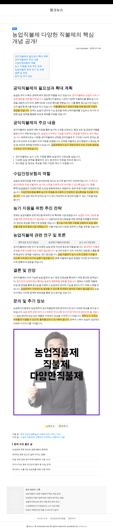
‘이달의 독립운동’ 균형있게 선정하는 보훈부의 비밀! (42, 437)
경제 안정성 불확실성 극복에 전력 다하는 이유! (40, 434)
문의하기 (72, 518)
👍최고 (49, 426)
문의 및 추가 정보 (23, 76)
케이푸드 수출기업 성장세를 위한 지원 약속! (31, 469)
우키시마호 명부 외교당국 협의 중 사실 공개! (31, 464)
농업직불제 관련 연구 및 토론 (29, 69)
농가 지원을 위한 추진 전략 (28, 66)
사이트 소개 (42, 518)
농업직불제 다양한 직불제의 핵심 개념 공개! (43, 493)
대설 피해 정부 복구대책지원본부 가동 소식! (31, 459)
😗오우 (63, 426)
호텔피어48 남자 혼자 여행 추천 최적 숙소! (42, 501)
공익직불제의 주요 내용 (26, 59)
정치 (14, 29)
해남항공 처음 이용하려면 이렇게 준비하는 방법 (45, 497)
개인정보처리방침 (57, 518)
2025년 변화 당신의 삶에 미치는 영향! (28, 454)
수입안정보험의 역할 (25, 62)
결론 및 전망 (21, 72)
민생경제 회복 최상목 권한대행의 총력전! (30, 449)
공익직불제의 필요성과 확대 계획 (31, 56)
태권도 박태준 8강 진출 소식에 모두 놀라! (42, 510)
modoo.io (82, 526)
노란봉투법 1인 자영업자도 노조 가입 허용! (42, 506)
